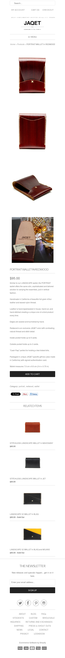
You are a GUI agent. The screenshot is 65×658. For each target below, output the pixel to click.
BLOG (33, 613)
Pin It (25, 394)
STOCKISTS (18, 617)
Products (20, 44)
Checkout (48, 10)
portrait (22, 386)
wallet (36, 386)
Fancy (33, 394)
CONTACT (43, 629)
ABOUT (22, 613)
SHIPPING (19, 625)
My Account (18, 10)
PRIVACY (24, 633)
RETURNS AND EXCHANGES (39, 621)
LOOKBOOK (39, 633)
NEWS (20, 629)
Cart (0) (35, 10)
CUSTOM (33, 617)
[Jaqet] (32, 24)
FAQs (43, 613)
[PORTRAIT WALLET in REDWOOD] (32, 76)
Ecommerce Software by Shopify (32, 642)
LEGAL (31, 629)
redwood (29, 386)
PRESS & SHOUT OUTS (40, 625)
